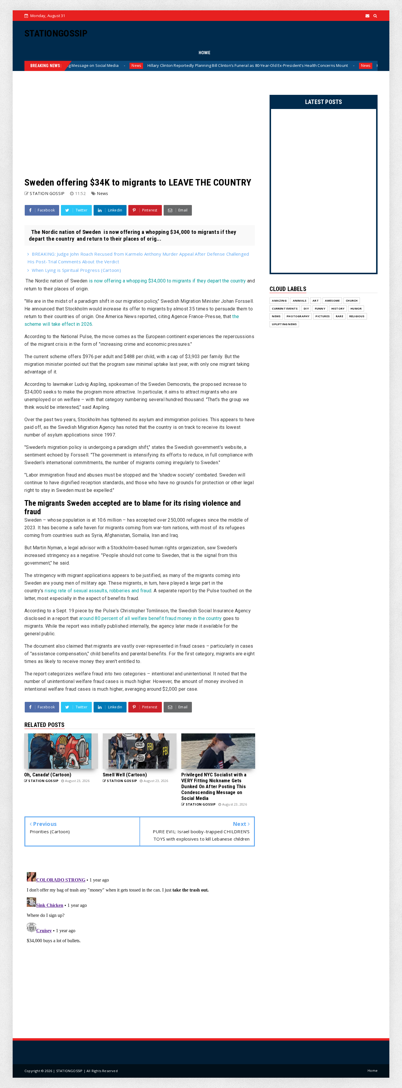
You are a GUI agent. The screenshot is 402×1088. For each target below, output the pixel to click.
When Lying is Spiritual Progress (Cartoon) (76, 270)
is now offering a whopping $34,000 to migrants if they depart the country (167, 281)
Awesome (332, 300)
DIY (306, 308)
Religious (357, 316)
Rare (339, 316)
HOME (204, 52)
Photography (298, 316)
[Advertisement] (139, 124)
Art (316, 300)
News (101, 65)
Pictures (322, 316)
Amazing (279, 300)
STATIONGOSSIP (55, 33)
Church (352, 300)
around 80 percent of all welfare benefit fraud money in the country (150, 618)
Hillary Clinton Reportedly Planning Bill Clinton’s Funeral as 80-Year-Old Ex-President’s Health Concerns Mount (213, 65)
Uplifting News (284, 324)
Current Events (285, 308)
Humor (356, 308)
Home (373, 1070)
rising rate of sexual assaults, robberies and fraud (98, 590)
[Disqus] (139, 943)
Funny (320, 308)
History (337, 308)
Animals (299, 300)
